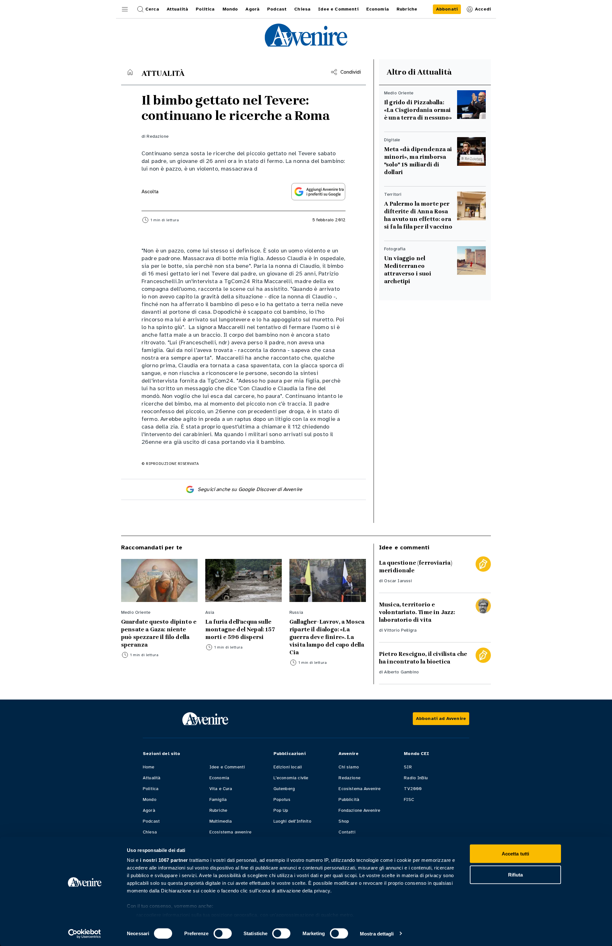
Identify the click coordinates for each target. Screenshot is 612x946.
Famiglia (218, 799)
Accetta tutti (515, 853)
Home (149, 767)
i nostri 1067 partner (164, 860)
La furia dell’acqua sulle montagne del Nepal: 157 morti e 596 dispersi (240, 629)
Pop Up (280, 810)
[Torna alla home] (130, 72)
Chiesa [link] (302, 9)
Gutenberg (284, 788)
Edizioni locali (287, 767)
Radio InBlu (416, 778)
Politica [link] (205, 9)
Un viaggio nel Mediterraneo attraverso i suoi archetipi (407, 270)
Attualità (151, 778)
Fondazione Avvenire (359, 810)
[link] (447, 9)
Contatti (347, 832)
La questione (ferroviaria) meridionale (415, 566)
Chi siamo (349, 767)
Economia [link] (377, 9)
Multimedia (220, 821)
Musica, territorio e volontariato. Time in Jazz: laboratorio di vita (417, 612)
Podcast (151, 821)
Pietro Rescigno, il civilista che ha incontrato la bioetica (423, 657)
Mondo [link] (230, 9)
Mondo (150, 799)
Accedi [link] (483, 9)
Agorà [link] (252, 9)
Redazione (157, 136)
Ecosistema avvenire (230, 832)
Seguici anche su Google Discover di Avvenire (250, 489)
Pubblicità (349, 799)
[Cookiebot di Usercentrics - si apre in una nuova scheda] (85, 933)
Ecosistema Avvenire (360, 788)
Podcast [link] (277, 9)
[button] (125, 9)
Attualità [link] (177, 9)
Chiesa (150, 832)
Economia (219, 778)
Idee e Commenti (227, 767)
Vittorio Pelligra (400, 630)
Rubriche (218, 810)
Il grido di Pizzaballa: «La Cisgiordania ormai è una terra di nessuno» (418, 110)
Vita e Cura (220, 788)
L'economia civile (291, 778)
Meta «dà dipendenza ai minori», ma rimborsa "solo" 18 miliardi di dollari (418, 161)
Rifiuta (515, 874)
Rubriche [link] (407, 9)
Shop (344, 821)
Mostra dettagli (377, 933)
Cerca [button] (152, 9)
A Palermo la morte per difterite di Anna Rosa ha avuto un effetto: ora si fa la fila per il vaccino (418, 215)
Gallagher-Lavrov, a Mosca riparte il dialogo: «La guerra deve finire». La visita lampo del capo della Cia (326, 637)
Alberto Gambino (401, 672)
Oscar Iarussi (398, 580)
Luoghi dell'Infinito (292, 821)
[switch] (223, 933)
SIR (408, 767)
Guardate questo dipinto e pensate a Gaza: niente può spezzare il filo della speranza (158, 633)
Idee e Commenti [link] (338, 9)
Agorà (149, 810)
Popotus (281, 799)
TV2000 (413, 788)
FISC (409, 799)
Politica (150, 788)
